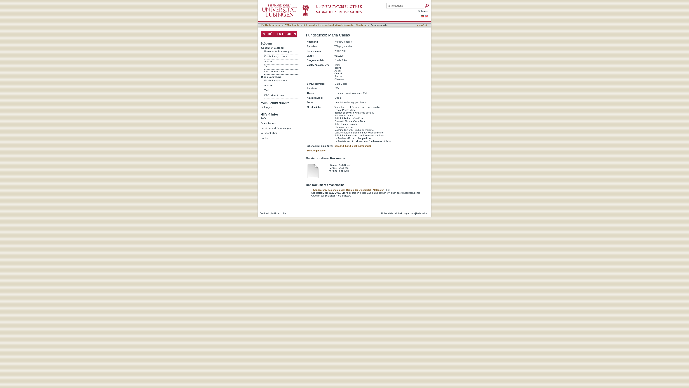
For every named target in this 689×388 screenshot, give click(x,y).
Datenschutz (422, 213)
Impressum (409, 213)
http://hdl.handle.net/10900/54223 (352, 146)
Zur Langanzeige (316, 150)
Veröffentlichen (279, 34)
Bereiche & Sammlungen (278, 51)
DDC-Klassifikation (274, 71)
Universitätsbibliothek (391, 213)
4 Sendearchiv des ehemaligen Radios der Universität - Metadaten (335, 25)
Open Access (268, 123)
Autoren (268, 61)
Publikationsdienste (270, 25)
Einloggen (423, 11)
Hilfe (284, 213)
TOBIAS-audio (292, 25)
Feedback (264, 213)
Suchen (265, 138)
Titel (266, 66)
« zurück (422, 25)
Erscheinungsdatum (275, 56)
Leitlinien (275, 213)
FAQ (263, 118)
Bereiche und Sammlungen (276, 128)
